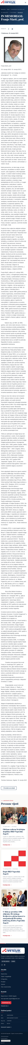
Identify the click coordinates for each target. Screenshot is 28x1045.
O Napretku (4, 979)
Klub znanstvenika (6, 987)
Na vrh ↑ (3, 1042)
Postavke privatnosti (6, 1040)
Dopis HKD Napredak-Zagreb (11, 872)
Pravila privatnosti (4, 1036)
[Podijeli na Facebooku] (8, 28)
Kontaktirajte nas (6, 1002)
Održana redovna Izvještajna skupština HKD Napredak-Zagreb (14, 831)
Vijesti (8, 9)
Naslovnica (3, 9)
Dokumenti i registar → (6, 1027)
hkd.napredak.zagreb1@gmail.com (10, 998)
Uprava (3, 984)
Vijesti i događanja (6, 976)
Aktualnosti (20, 12)
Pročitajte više (6, 844)
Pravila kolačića (4, 1038)
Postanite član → (5, 1005)
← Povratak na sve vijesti (9, 788)
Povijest (3, 981)
